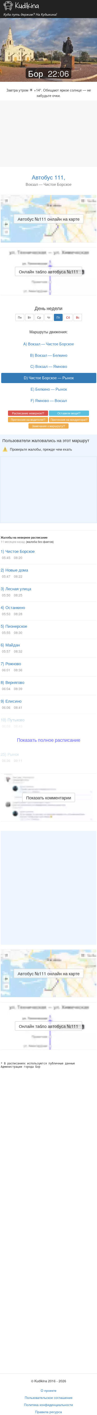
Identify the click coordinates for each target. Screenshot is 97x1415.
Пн (20, 317)
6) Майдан (10, 645)
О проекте (49, 1390)
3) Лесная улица (16, 588)
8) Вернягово (12, 682)
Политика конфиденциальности (48, 1404)
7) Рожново (11, 663)
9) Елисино (11, 701)
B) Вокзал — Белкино (48, 355)
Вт (29, 317)
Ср (39, 317)
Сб (68, 317)
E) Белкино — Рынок (49, 389)
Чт (48, 317)
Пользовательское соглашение (49, 1397)
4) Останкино (13, 607)
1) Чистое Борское (18, 551)
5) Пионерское (14, 626)
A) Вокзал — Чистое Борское (48, 344)
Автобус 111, (48, 177)
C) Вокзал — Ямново (48, 366)
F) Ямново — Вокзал (49, 400)
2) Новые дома (14, 570)
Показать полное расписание (48, 739)
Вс (77, 317)
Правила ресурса (48, 1411)
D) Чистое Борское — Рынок (49, 377)
